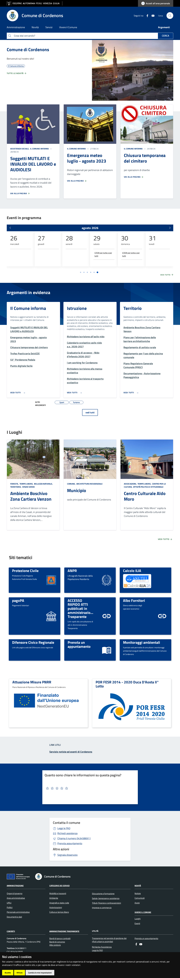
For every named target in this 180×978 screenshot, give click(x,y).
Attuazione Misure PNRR (31, 682)
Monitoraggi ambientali (141, 642)
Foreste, (14, 483)
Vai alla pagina (18, 193)
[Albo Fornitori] (162, 616)
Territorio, (16, 486)
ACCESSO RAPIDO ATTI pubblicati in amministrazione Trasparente (81, 608)
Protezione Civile (25, 570)
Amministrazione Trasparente (64, 931)
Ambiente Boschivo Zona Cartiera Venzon (30, 496)
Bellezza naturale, (43, 483)
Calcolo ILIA (132, 570)
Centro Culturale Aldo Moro (145, 496)
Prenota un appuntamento (79, 644)
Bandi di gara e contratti (59, 938)
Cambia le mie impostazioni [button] (40, 972)
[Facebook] (146, 15)
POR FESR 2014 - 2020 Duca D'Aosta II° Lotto (127, 684)
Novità (138, 885)
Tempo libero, (26, 483)
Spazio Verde (28, 486)
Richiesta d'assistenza (102, 947)
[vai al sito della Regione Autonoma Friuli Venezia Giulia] (34, 3)
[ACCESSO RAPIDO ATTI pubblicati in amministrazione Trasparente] (106, 616)
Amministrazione (15, 885)
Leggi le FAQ (63, 828)
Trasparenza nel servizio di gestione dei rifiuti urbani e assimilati (109, 940)
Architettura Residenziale (89, 483)
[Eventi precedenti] (10, 228)
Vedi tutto (165, 275)
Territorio (132, 308)
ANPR (72, 570)
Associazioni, (130, 483)
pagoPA (18, 600)
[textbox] (89, 788)
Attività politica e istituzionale (148, 486)
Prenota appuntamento (69, 843)
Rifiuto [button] (19, 972)
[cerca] (169, 15)
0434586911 (74, 838)
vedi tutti (90, 412)
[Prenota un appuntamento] (106, 650)
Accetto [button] (8, 972)
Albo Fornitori (134, 600)
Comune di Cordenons (28, 49)
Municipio (76, 490)
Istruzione (77, 308)
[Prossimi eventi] (169, 228)
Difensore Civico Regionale (33, 642)
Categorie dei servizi (59, 885)
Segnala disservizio (67, 855)
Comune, (71, 483)
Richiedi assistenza (67, 833)
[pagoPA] (51, 616)
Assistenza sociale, (20, 148)
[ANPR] (106, 580)
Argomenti (164, 27)
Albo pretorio (55, 945)
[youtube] (152, 15)
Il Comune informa (39, 148)
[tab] (80, 272)
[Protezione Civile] (51, 580)
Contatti (11, 931)
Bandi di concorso (57, 941)
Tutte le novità (15, 73)
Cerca (165, 36)
